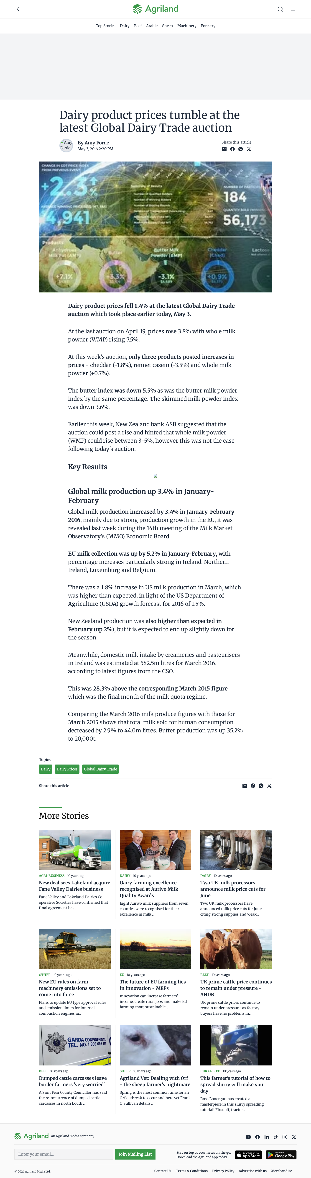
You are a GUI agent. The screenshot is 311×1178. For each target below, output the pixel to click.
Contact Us (162, 1171)
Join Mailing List (135, 1154)
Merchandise (281, 1171)
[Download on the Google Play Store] (281, 1155)
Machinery (186, 25)
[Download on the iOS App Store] (248, 1155)
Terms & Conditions (192, 1171)
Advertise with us (253, 1171)
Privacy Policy (223, 1171)
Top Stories (105, 25)
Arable (152, 25)
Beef (138, 25)
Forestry (208, 25)
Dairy (125, 25)
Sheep (167, 25)
